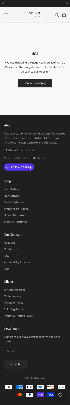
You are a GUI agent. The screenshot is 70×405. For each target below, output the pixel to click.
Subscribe (15, 364)
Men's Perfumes (14, 202)
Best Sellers (11, 189)
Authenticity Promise (17, 262)
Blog (7, 269)
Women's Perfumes (16, 209)
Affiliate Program (14, 289)
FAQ (6, 256)
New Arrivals (12, 195)
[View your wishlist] (60, 395)
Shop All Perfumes (15, 221)
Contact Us (11, 249)
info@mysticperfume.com (20, 150)
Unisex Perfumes (15, 215)
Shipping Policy (13, 309)
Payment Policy (13, 303)
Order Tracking (13, 296)
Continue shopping (35, 82)
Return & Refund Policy (18, 316)
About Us (10, 242)
